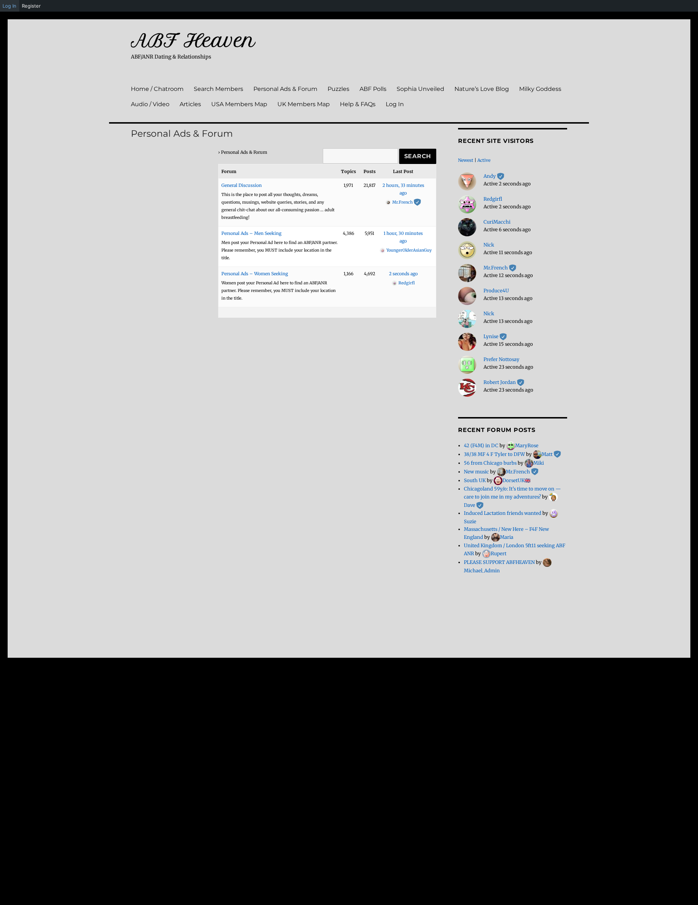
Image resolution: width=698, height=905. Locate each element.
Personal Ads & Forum (285, 88)
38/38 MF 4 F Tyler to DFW (494, 454)
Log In (395, 104)
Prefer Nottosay (502, 359)
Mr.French (500, 268)
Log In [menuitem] (9, 6)
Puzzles (338, 88)
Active (483, 160)
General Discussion (241, 185)
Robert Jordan (504, 382)
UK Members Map (303, 104)
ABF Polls (373, 88)
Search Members (218, 88)
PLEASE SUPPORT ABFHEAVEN (499, 562)
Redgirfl (493, 199)
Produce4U (496, 291)
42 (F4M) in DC (481, 446)
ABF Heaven (193, 40)
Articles (190, 104)
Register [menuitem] (31, 6)
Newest (465, 160)
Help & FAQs (358, 104)
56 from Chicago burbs (490, 463)
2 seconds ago (403, 273)
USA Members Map (239, 104)
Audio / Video (150, 104)
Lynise (495, 336)
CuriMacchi (497, 222)
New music (476, 472)
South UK (475, 480)
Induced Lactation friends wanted (502, 513)
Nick (489, 245)
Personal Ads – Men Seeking (251, 233)
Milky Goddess (540, 88)
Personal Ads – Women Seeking (254, 273)
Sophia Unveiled (420, 88)
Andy (494, 176)
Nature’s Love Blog (481, 88)
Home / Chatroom (157, 88)
